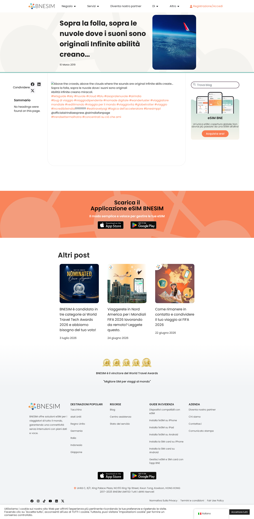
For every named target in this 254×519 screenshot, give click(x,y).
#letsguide (58, 96)
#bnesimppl (152, 109)
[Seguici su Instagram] (38, 501)
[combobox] (215, 85)
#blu (100, 96)
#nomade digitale (116, 100)
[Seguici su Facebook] (32, 501)
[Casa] (41, 6)
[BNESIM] (44, 406)
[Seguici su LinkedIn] (56, 501)
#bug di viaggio (62, 100)
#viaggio (160, 104)
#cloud (91, 96)
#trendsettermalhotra (66, 117)
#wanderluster (139, 100)
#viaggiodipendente (88, 100)
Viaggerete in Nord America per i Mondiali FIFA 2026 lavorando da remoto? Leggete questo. (126, 319)
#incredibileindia (63, 109)
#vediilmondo (74, 104)
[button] (32, 84)
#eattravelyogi (97, 109)
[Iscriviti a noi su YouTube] (50, 501)
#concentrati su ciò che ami (101, 117)
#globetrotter (144, 104)
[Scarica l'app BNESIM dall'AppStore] (111, 475)
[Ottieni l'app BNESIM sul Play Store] (143, 225)
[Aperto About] (157, 6)
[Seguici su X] (62, 501)
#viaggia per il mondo (100, 104)
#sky (70, 96)
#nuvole (80, 96)
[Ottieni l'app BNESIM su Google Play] (143, 475)
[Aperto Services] (98, 6)
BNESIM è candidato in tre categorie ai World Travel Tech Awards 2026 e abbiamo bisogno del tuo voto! (79, 319)
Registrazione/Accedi (207, 6)
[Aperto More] (178, 6)
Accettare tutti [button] (239, 512)
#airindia (135, 96)
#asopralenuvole (116, 96)
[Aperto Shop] (74, 6)
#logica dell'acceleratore (125, 109)
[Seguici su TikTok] (44, 501)
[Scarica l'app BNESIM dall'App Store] (111, 225)
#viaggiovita (125, 104)
